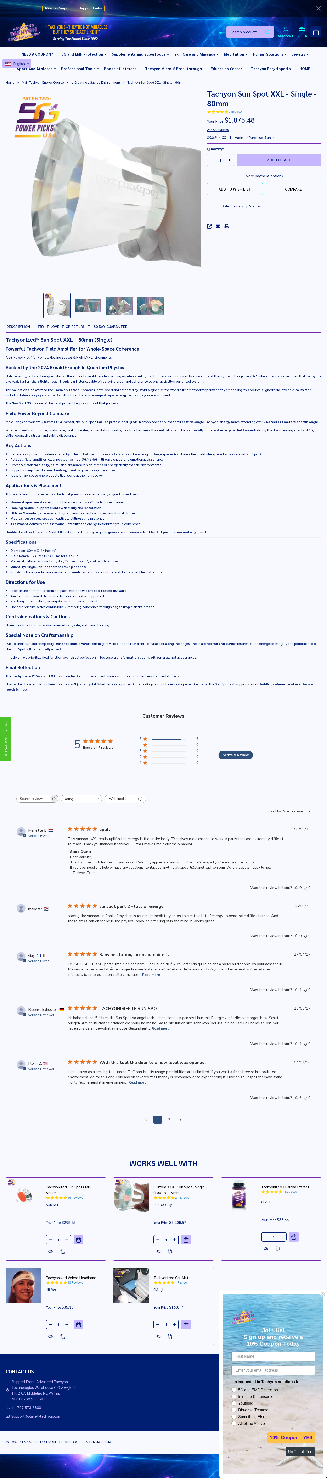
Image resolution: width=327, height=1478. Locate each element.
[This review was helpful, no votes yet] (296, 887)
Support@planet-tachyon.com (36, 1416)
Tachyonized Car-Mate (172, 1277)
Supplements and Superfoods (139, 54)
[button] (5, 739)
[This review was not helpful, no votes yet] (305, 887)
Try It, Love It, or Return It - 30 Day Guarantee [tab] (82, 326)
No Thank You (300, 1452)
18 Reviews (75, 1282)
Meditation (234, 54)
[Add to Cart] (78, 1239)
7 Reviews (235, 112)
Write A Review (236, 755)
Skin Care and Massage (194, 54)
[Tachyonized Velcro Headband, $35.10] (23, 1285)
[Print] (226, 226)
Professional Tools (78, 68)
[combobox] (81, 799)
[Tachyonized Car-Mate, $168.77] (131, 1285)
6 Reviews (290, 1192)
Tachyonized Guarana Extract (285, 1186)
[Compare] (63, 1251)
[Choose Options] (186, 1239)
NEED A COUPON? (37, 54)
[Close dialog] (322, 1294)
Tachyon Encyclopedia (271, 68)
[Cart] (315, 31)
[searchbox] (33, 798)
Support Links (90, 8)
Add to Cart (279, 159)
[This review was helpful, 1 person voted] (296, 990)
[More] (104, 54)
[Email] (218, 226)
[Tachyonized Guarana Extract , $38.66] (238, 1195)
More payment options (264, 175)
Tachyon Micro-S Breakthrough (173, 68)
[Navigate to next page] (180, 1120)
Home (10, 82)
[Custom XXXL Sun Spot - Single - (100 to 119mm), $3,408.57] (131, 1195)
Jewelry (298, 54)
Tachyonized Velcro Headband (71, 1277)
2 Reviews (182, 1198)
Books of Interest (120, 68)
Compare (293, 189)
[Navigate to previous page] (146, 1120)
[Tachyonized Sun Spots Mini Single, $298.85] (23, 1195)
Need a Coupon (58, 8)
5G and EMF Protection (82, 54)
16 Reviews (75, 1198)
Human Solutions (268, 54)
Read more (151, 974)
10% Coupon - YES (291, 1437)
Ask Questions (218, 129)
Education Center (226, 68)
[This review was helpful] (296, 1097)
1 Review (181, 1282)
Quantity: (215, 148)
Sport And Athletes (34, 68)
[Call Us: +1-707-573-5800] (220, 32)
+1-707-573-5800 (26, 1407)
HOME (304, 68)
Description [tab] (18, 326)
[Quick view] (51, 1251)
